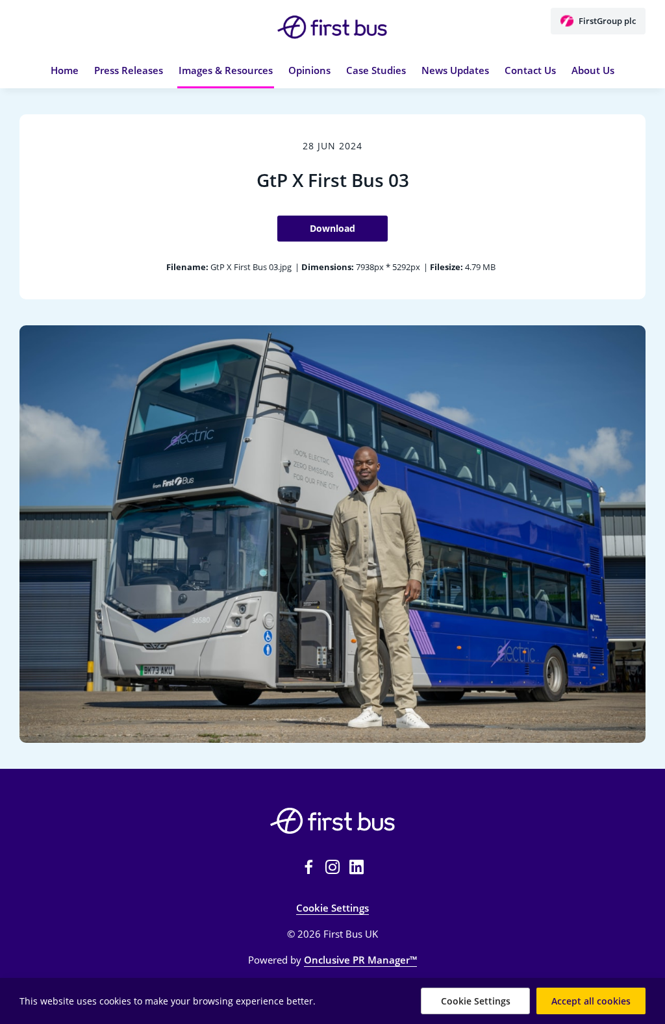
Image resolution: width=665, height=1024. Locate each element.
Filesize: (446, 267)
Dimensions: (327, 267)
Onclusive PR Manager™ (360, 959)
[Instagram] (332, 867)
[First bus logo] (332, 821)
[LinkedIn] (356, 867)
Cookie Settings (332, 907)
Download (332, 228)
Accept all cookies (591, 1001)
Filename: (187, 267)
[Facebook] (308, 867)
